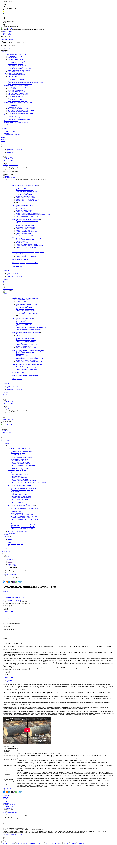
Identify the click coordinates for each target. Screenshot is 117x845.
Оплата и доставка (9, 131)
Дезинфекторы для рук (14, 107)
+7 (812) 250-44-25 (6, 34)
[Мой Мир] (9, 582)
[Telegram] (21, 582)
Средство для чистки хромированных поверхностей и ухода (25, 82)
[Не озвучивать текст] (4, 25)
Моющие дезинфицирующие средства (19, 108)
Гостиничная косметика (11, 121)
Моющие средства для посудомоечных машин (21, 110)
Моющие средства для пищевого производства (18, 102)
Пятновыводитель (13, 76)
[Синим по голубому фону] (3, 14)
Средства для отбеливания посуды (18, 111)
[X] (12, 582)
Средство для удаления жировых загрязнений (21, 113)
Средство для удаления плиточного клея (19, 68)
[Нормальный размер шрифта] (4, 4)
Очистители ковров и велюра (16, 74)
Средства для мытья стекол (15, 77)
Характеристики (12, 681)
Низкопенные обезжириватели (17, 91)
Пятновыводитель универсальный (18, 93)
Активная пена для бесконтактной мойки (20, 118)
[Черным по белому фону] (3, 10)
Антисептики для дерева (15, 56)
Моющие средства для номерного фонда (16, 122)
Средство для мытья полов (15, 99)
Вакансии (7, 133)
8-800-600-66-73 (8, 31)
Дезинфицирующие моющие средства (19, 87)
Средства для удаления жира (16, 79)
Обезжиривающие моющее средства (18, 61)
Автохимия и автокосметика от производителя (18, 114)
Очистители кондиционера (15, 64)
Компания (4, 128)
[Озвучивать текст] (4, 23)
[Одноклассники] (7, 582)
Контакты (6, 803)
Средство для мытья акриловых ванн (18, 98)
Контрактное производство (12, 134)
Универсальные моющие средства (17, 101)
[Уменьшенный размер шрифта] (4, 3)
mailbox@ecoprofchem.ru (8, 39)
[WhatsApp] (16, 582)
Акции (3, 127)
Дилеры (3, 139)
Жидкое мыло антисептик (15, 90)
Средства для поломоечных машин (18, 94)
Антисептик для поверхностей (17, 104)
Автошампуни (12, 116)
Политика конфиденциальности (12, 834)
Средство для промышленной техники (19, 119)
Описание (10, 680)
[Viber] (14, 582)
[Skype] (19, 582)
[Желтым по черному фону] (3, 12)
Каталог (3, 52)
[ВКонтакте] (4, 582)
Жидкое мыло (12, 88)
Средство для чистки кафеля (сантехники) (20, 81)
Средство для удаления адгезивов (17, 67)
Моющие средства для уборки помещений (16, 85)
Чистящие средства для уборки (13, 73)
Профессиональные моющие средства (15, 54)
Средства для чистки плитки (16, 96)
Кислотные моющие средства (16, 59)
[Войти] (1, 145)
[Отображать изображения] (4, 17)
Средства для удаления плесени (17, 65)
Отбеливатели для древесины (16, 62)
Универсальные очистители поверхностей (20, 84)
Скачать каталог (5, 48)
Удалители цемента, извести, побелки (19, 70)
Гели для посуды (12, 105)
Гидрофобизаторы (13, 57)
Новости (3, 137)
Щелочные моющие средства (16, 71)
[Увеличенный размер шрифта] (4, 7)
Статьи (3, 141)
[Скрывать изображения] (4, 19)
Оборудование (8, 124)
